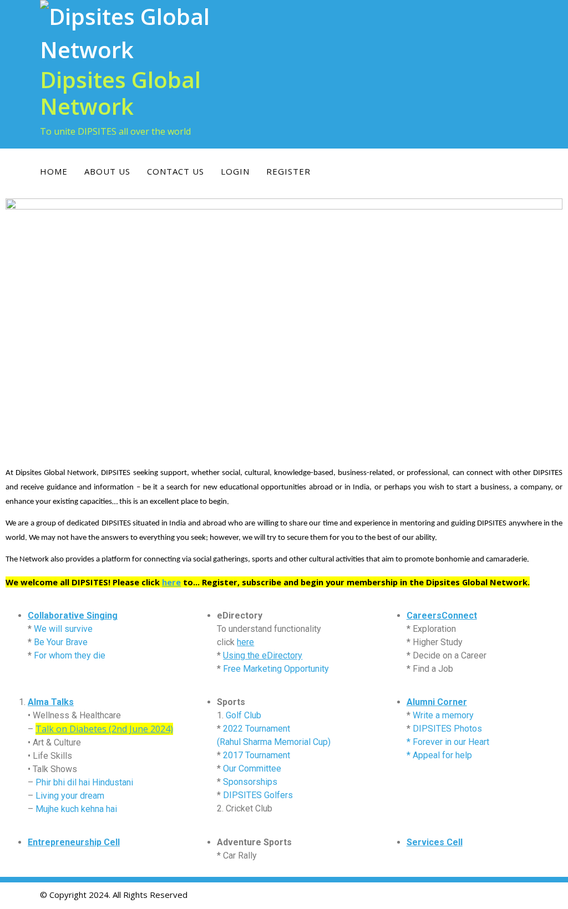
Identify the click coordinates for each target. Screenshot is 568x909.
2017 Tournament (256, 755)
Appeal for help (442, 755)
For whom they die (69, 655)
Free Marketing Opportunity (276, 668)
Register (288, 171)
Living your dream (70, 795)
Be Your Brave (61, 642)
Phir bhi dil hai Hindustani (84, 782)
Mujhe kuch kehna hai (76, 809)
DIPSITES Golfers (258, 795)
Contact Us (175, 171)
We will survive (63, 629)
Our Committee (252, 768)
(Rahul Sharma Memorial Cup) (274, 742)
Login (235, 171)
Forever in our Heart (451, 742)
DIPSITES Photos (447, 728)
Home (54, 171)
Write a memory (443, 715)
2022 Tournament (256, 728)
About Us (107, 171)
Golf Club (243, 715)
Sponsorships (250, 782)
